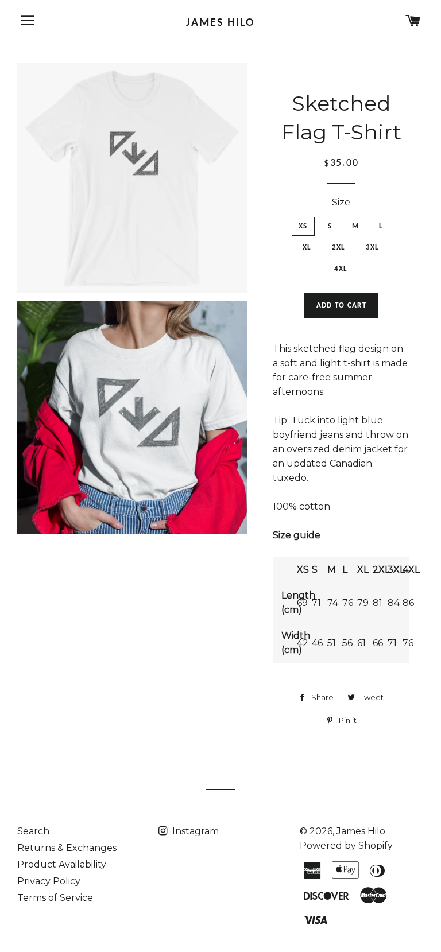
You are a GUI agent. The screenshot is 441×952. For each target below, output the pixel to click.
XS (303, 226)
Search (33, 831)
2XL (339, 247)
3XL (373, 247)
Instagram (194, 831)
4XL (341, 269)
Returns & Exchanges (67, 847)
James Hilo (220, 23)
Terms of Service (55, 897)
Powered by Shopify (346, 845)
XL (307, 247)
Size (341, 202)
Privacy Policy (48, 881)
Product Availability (61, 864)
